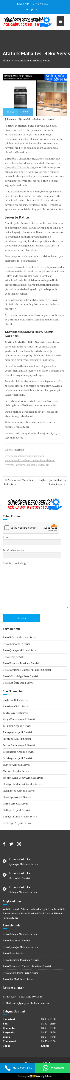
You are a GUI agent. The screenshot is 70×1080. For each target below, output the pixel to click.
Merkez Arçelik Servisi (16, 771)
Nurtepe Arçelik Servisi (16, 764)
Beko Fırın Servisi (13, 657)
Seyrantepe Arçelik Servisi (18, 751)
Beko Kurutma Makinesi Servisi (21, 663)
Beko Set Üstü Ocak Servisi (18, 682)
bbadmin (11, 119)
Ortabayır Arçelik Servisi (17, 758)
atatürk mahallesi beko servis (38, 119)
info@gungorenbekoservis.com (31, 1003)
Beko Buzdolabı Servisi (16, 644)
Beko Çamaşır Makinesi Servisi (20, 650)
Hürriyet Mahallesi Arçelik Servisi (22, 784)
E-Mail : (8, 1003)
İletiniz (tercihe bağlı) (15, 563)
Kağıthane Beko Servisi (16, 706)
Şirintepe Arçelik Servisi (17, 738)
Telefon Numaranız (14, 550)
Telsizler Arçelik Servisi (17, 726)
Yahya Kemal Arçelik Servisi (19, 719)
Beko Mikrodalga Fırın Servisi (20, 676)
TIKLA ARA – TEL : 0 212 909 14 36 (22, 996)
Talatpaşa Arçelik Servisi (17, 732)
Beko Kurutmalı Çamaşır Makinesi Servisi (27, 669)
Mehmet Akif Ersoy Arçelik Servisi (23, 777)
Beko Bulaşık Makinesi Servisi (20, 637)
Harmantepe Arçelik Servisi (19, 790)
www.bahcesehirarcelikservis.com (24, 456)
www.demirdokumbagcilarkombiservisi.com (30, 460)
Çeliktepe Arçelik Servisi (17, 823)
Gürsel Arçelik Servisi (15, 803)
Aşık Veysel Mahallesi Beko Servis (18, 482)
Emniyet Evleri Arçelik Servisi (20, 816)
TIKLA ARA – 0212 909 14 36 (32, 4)
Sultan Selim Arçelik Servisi (19, 745)
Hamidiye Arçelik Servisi (17, 797)
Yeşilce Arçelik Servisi (15, 713)
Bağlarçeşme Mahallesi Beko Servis (52, 482)
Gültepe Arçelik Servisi (16, 810)
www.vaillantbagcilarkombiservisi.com (27, 464)
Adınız (7, 537)
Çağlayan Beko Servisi (15, 700)
